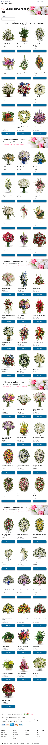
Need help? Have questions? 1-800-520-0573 (15, 144)
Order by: (4, 16)
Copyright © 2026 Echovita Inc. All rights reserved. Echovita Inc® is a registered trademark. (22, 743)
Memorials (15, 732)
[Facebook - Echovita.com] (37, 730)
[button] (5, 1)
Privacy (38, 734)
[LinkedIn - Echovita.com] (43, 730)
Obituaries (3, 732)
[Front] (7, 3)
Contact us (42, 1)
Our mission (15, 734)
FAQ (38, 1)
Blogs (14, 736)
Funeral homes (4, 734)
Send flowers (3, 736)
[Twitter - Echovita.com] (40, 730)
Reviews (38, 736)
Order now (8, 50)
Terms (38, 732)
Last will (14, 738)
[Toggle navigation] (45, 3)
